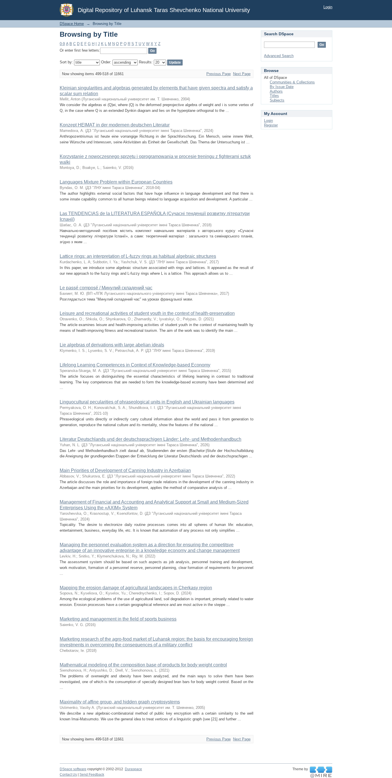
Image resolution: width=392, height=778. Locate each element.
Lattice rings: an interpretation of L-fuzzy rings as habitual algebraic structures (138, 256)
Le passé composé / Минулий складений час (106, 287)
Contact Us (68, 775)
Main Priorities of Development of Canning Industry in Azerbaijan (125, 470)
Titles (274, 95)
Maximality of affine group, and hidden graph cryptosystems (120, 701)
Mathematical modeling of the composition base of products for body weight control (143, 664)
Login (327, 7)
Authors (276, 91)
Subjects (277, 100)
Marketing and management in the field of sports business (118, 619)
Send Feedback (91, 775)
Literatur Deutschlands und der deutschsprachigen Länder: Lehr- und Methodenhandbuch (150, 439)
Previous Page (218, 74)
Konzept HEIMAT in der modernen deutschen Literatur (115, 124)
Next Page (242, 74)
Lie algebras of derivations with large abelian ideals (112, 344)
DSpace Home (72, 24)
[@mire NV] (321, 772)
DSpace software (73, 769)
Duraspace (133, 769)
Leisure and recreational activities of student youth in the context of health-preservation (147, 313)
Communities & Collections (292, 82)
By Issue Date (282, 87)
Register (271, 125)
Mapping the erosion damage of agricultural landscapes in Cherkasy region (136, 587)
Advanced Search (279, 56)
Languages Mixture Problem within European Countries (116, 182)
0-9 (62, 44)
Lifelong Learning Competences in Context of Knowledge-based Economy (135, 364)
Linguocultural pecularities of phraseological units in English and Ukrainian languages (147, 401)
